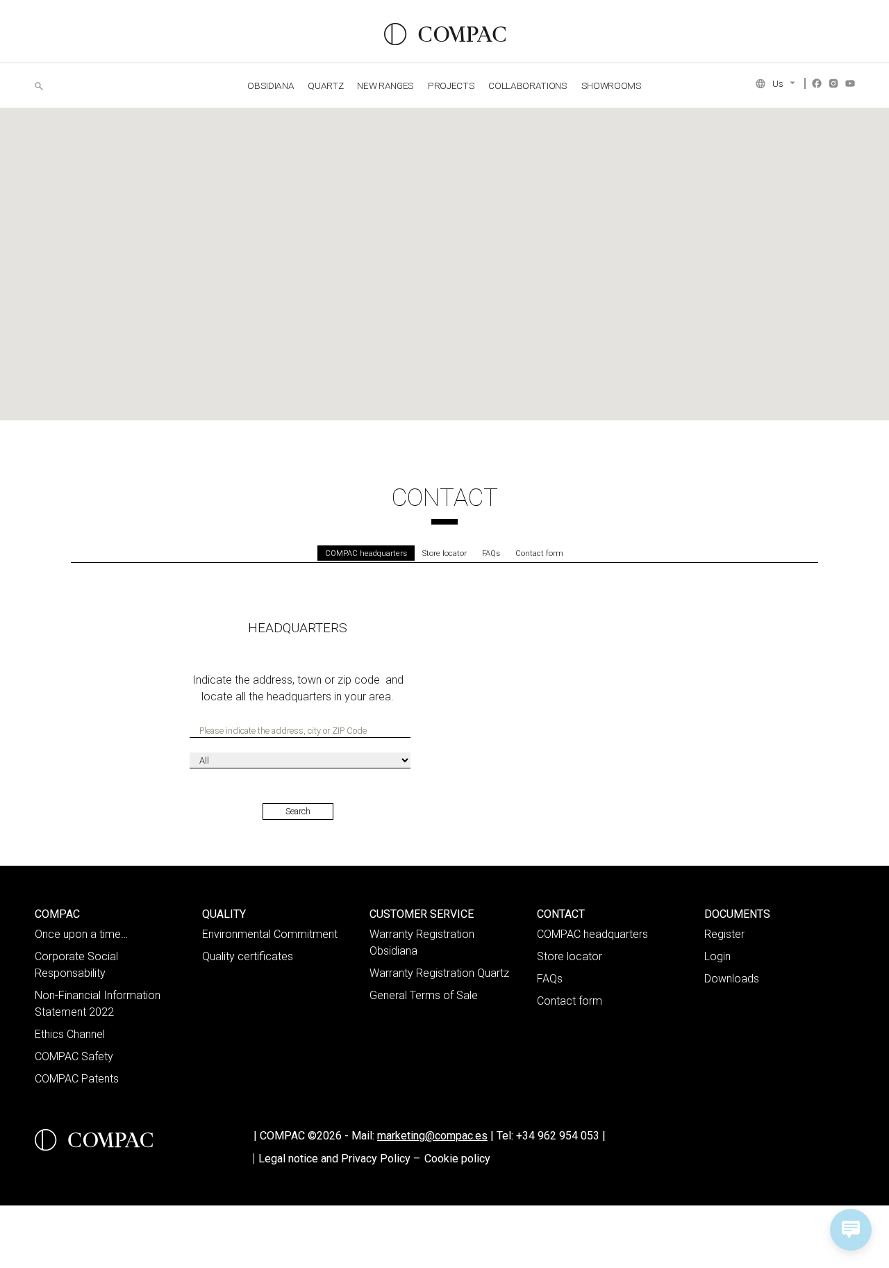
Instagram (833, 83)
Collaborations (527, 85)
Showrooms (611, 85)
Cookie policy (457, 1158)
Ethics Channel (70, 1034)
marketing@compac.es (432, 1135)
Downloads (731, 978)
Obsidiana (270, 85)
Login (717, 956)
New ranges (385, 85)
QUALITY (224, 914)
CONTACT (561, 914)
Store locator (444, 553)
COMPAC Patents (77, 1078)
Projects (451, 85)
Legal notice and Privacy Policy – (339, 1158)
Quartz (325, 85)
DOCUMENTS (737, 914)
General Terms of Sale (423, 995)
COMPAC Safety (74, 1056)
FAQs (491, 553)
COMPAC (57, 914)
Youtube (850, 83)
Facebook (816, 83)
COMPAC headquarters (366, 553)
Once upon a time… (81, 934)
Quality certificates (247, 956)
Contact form (539, 553)
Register (724, 934)
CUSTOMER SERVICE (421, 914)
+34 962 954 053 (561, 1135)
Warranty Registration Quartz (439, 973)
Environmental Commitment (270, 934)
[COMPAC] (445, 34)
